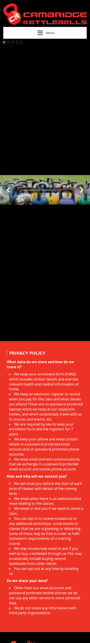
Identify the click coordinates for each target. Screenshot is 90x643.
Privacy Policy (27, 353)
